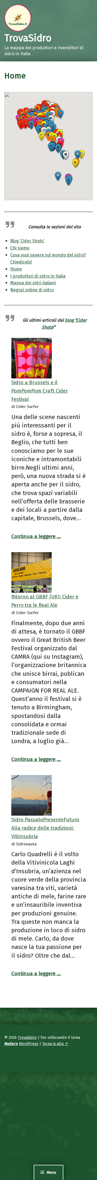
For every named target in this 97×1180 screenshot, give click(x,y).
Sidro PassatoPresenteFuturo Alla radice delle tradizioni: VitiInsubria (45, 827)
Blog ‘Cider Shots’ (27, 240)
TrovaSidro (27, 1037)
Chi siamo (19, 247)
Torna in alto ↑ (55, 1043)
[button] (75, 163)
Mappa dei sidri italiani (33, 282)
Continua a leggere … (36, 536)
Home (16, 269)
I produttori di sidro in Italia (37, 276)
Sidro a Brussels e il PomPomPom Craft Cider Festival (39, 390)
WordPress (28, 1043)
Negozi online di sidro (32, 289)
